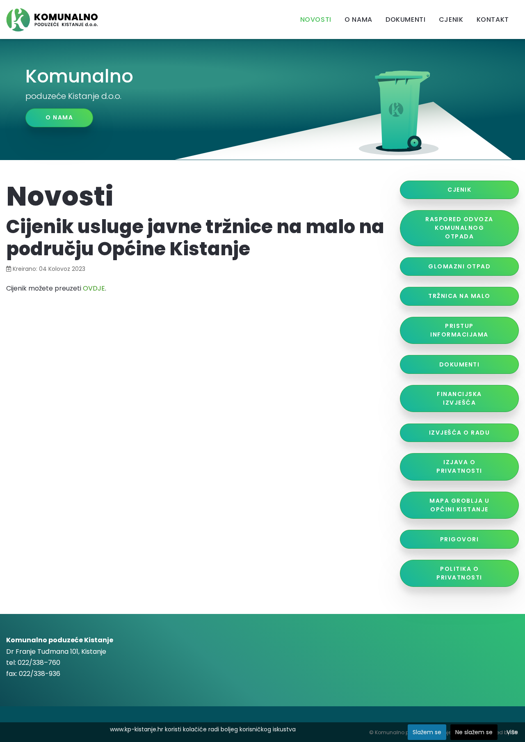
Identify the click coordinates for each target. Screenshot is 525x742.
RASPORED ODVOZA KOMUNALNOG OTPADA (459, 227)
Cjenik (459, 190)
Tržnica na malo (459, 296)
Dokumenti (459, 364)
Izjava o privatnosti (459, 466)
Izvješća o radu (459, 432)
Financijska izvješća (459, 398)
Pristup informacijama (459, 330)
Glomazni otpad (459, 266)
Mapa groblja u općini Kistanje (459, 505)
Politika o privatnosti (459, 573)
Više (512, 732)
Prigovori (459, 539)
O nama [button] (59, 117)
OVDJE (94, 288)
